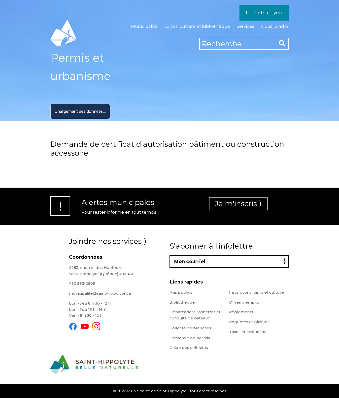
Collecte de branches (190, 328)
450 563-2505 (82, 283)
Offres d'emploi (244, 302)
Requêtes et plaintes (249, 321)
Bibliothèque (182, 302)
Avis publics (181, 292)
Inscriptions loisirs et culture (256, 292)
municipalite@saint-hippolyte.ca (100, 293)
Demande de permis (190, 338)
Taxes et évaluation (248, 331)
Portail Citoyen (264, 13)
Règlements (241, 312)
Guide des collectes (189, 347)
